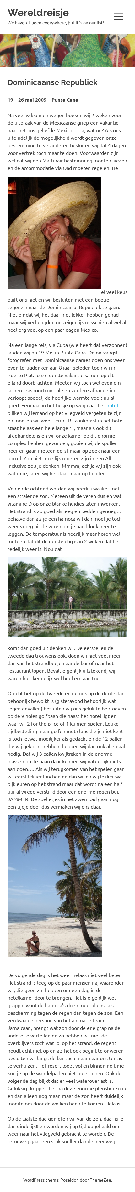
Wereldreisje (38, 12)
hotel (112, 405)
